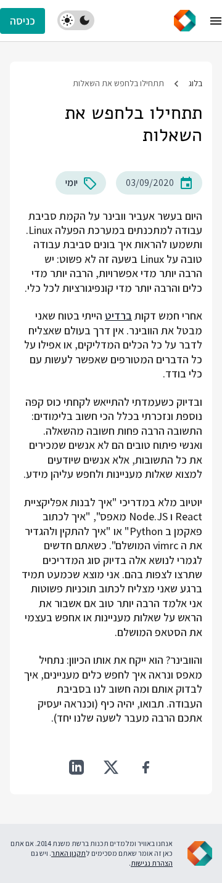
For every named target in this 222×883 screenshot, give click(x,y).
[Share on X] (111, 767)
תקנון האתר (68, 853)
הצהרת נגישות (152, 863)
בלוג (195, 83)
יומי (71, 182)
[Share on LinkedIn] (76, 767)
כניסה (22, 21)
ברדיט (118, 315)
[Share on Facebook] (145, 767)
